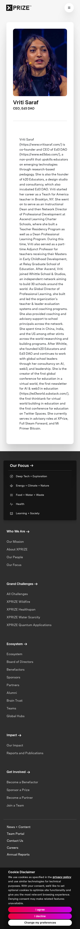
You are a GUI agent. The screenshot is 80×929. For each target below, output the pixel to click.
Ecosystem (14, 654)
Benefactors (15, 669)
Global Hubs (15, 716)
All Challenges (17, 594)
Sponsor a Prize (18, 790)
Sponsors (13, 677)
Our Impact (15, 745)
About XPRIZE (17, 549)
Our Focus (14, 565)
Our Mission (15, 541)
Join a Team (15, 805)
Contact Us (15, 841)
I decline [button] (40, 916)
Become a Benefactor (22, 782)
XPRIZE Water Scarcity (23, 617)
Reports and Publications (25, 753)
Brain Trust (15, 700)
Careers (12, 848)
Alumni (12, 693)
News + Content (18, 827)
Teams (11, 708)
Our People (15, 557)
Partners (13, 685)
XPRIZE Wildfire (18, 602)
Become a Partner (20, 798)
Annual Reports (18, 854)
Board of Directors (20, 662)
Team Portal (15, 834)
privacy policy (62, 877)
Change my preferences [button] (40, 922)
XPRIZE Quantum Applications (29, 625)
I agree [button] (40, 909)
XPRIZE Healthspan (21, 609)
